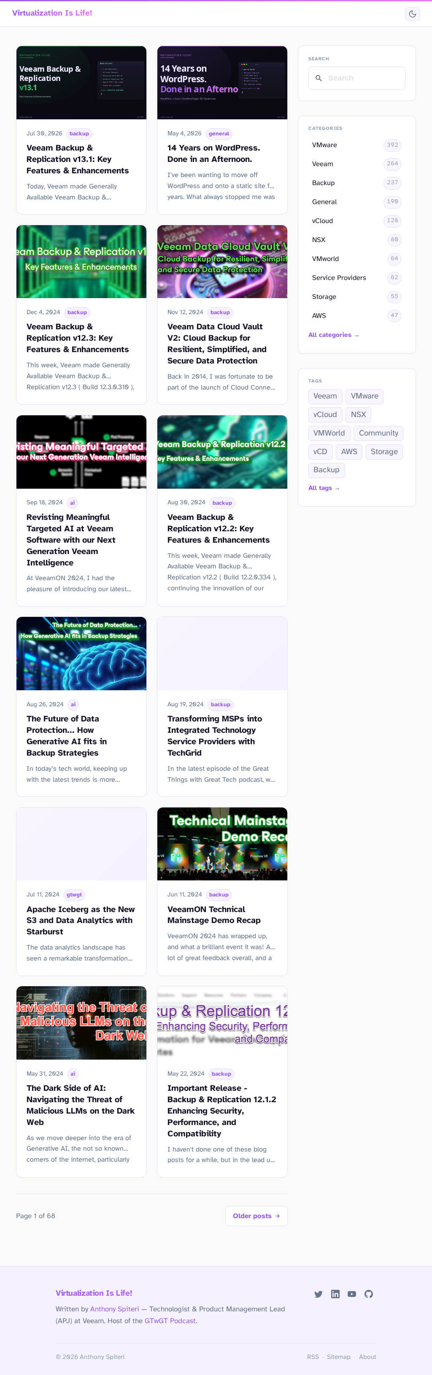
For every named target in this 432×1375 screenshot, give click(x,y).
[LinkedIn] (335, 1294)
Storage (384, 452)
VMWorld (329, 433)
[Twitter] (318, 1294)
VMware (364, 396)
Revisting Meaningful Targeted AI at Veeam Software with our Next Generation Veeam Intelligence (71, 540)
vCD (320, 452)
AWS (349, 452)
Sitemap (339, 1357)
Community (378, 433)
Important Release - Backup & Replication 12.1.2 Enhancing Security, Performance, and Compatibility (221, 1111)
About (367, 1357)
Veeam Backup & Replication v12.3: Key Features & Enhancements (78, 338)
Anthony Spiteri (114, 1309)
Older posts (252, 1216)
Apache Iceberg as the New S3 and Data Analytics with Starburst (81, 921)
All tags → (324, 488)
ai (72, 503)
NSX (358, 415)
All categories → (334, 335)
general (219, 134)
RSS (313, 1357)
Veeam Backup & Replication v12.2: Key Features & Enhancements (218, 529)
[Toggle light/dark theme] (412, 14)
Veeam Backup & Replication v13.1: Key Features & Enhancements (78, 159)
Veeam (325, 396)
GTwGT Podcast (170, 1321)
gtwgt (74, 895)
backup (79, 134)
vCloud (325, 415)
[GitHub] (369, 1294)
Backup (326, 470)
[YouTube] (352, 1294)
